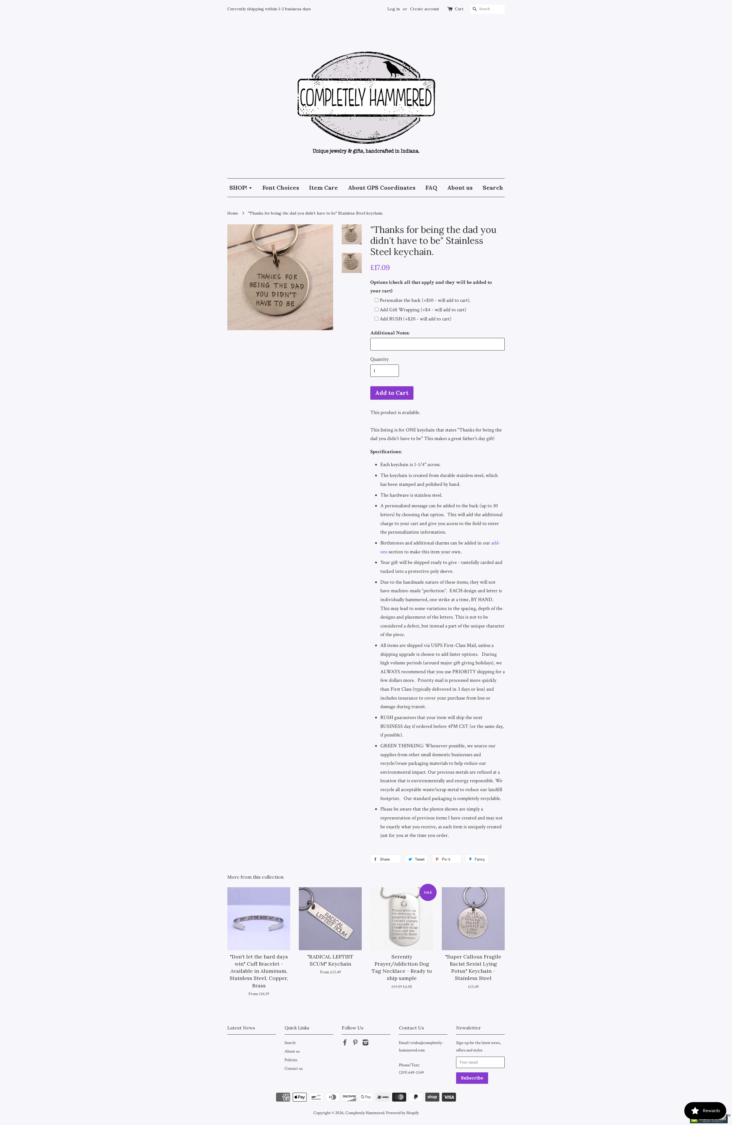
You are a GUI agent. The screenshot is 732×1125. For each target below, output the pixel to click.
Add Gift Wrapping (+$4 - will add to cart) (423, 309)
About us (460, 187)
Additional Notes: (390, 333)
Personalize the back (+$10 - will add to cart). (425, 300)
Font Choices (280, 187)
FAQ (431, 187)
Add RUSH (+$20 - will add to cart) (415, 319)
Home (232, 213)
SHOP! (238, 187)
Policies (291, 1060)
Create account (424, 8)
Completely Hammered (364, 1113)
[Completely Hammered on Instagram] (365, 1043)
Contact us (294, 1068)
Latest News (241, 1028)
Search (493, 187)
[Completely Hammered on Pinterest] (355, 1043)
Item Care (323, 187)
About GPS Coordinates (381, 187)
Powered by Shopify (402, 1113)
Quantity (379, 359)
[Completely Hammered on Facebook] (345, 1043)
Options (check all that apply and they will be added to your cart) (431, 286)
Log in (393, 8)
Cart (459, 8)
